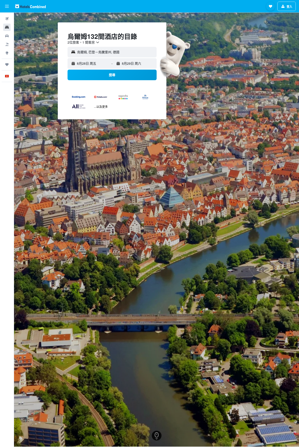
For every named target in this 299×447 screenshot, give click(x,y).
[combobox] (84, 42)
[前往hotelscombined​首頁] (30, 6)
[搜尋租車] (7, 36)
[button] (6, 6)
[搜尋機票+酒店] (7, 44)
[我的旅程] (7, 64)
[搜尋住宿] (7, 27)
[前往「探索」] (7, 53)
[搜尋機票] (7, 19)
